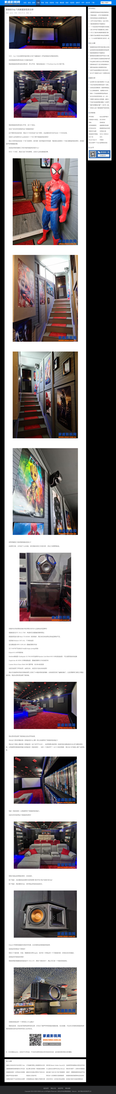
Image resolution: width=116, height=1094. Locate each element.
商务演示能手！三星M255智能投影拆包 (77, 1068)
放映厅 (78, 2)
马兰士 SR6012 (104, 134)
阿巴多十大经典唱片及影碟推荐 (55, 1075)
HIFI (83, 2)
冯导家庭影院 (92, 125)
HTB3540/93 (92, 128)
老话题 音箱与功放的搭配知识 (74, 1079)
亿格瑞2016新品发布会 (95, 119)
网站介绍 (53, 1088)
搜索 (110, 2)
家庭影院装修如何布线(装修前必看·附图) (101, 12)
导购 (42, 2)
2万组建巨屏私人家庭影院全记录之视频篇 (38, 1065)
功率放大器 (103, 131)
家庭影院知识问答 (105, 128)
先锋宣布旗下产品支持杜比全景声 (15, 1079)
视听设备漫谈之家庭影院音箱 (98, 67)
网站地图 (67, 1088)
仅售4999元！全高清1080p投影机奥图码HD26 (59, 1079)
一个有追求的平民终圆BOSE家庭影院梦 (101, 26)
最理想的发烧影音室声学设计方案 (99, 55)
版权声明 (60, 1088)
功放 (56, 2)
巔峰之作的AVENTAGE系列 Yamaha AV (17, 1065)
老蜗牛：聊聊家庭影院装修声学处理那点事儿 (79, 1072)
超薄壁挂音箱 (103, 142)
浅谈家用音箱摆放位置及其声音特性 (76, 1065)
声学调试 (91, 116)
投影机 (52, 2)
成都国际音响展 (104, 125)
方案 (38, 2)
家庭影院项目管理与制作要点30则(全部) (101, 47)
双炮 (90, 122)
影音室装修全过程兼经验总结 (98, 18)
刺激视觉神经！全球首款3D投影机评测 (17, 1072)
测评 (33, 2)
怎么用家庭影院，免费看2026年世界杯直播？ (103, 90)
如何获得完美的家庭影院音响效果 (99, 50)
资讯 (29, 2)
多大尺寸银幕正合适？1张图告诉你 (100, 73)
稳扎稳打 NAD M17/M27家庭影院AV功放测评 (59, 1072)
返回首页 (46, 1088)
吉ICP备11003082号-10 (84, 1091)
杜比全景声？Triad (94, 142)
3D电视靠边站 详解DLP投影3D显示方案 (37, 1079)
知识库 (88, 2)
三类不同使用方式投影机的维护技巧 (100, 58)
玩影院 (72, 2)
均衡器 (101, 140)
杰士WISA (102, 119)
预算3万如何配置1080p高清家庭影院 (100, 35)
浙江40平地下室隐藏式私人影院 (99, 29)
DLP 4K (91, 137)
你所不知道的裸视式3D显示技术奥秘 (100, 70)
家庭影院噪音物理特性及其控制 (75, 1075)
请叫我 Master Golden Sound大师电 (56, 1065)
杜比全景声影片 (104, 116)
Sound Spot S (93, 140)
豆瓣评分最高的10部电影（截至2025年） (101, 99)
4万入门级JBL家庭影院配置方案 (99, 32)
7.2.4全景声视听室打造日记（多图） (101, 38)
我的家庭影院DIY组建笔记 (97, 24)
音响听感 (102, 122)
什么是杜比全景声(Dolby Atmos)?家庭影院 (58, 1068)
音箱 (46, 2)
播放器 (62, 2)
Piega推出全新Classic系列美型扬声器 (100, 61)
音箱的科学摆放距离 (94, 134)
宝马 (101, 137)
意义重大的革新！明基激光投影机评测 (37, 1068)
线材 (67, 2)
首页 (25, 2)
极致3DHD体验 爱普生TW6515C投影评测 (38, 1072)
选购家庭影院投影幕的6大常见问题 (16, 1068)
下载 (93, 2)
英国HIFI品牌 (92, 131)
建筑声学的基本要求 (12, 1075)
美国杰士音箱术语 (31, 1075)
